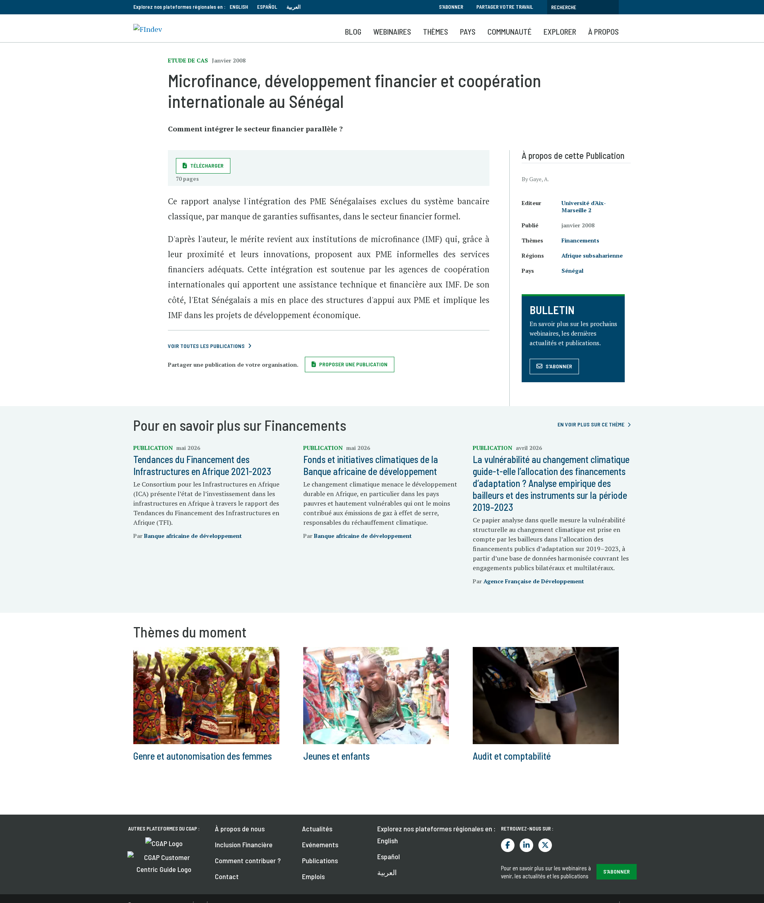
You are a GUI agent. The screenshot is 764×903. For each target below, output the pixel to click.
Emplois (313, 876)
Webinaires (392, 31)
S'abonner (451, 7)
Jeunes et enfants (336, 756)
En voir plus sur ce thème (590, 424)
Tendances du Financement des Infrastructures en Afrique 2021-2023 (202, 465)
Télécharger (207, 165)
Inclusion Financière (244, 844)
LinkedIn (526, 845)
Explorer (560, 31)
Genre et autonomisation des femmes (202, 756)
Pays (468, 31)
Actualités (317, 828)
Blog (353, 31)
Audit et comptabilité (512, 756)
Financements (580, 240)
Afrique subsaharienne (592, 255)
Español (267, 7)
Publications (320, 860)
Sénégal (572, 270)
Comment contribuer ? (248, 860)
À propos (603, 31)
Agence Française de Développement (533, 581)
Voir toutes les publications (206, 345)
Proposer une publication (353, 364)
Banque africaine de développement (193, 535)
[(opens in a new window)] (164, 842)
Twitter (545, 845)
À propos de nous (240, 828)
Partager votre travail (504, 7)
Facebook (508, 845)
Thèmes (435, 31)
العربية (293, 7)
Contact (227, 876)
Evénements (320, 844)
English (239, 7)
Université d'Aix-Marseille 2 (583, 206)
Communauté (509, 31)
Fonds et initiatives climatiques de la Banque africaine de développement (370, 465)
